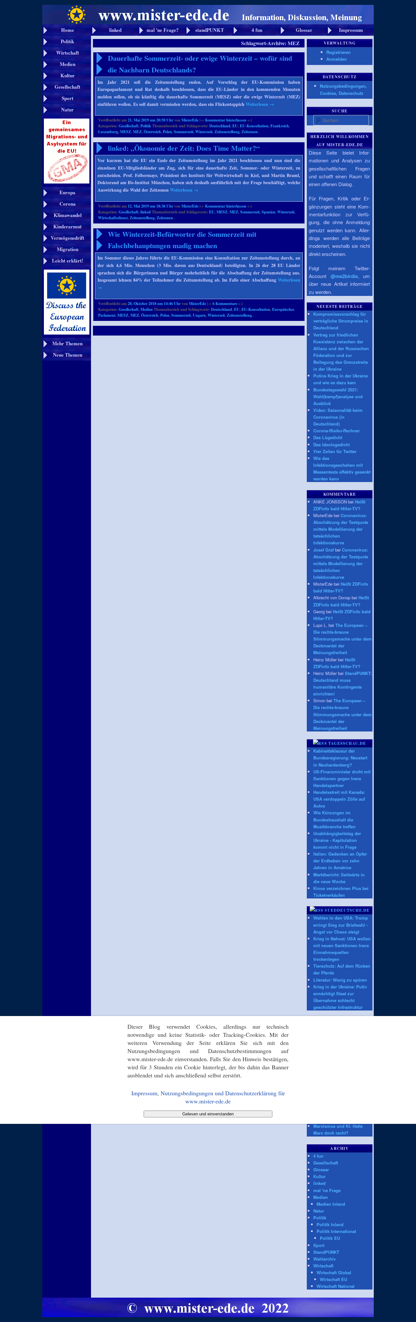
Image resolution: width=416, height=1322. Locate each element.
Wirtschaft (323, 1266)
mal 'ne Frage (327, 1190)
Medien (146, 309)
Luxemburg (108, 131)
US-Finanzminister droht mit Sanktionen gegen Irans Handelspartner (341, 778)
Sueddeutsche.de (347, 910)
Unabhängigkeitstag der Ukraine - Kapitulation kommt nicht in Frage (337, 840)
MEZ (137, 131)
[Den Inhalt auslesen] (320, 743)
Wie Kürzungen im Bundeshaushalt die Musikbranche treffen (334, 819)
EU (235, 126)
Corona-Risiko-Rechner (336, 430)
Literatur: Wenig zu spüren (340, 980)
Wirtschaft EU (333, 1279)
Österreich (152, 131)
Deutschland (219, 126)
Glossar (321, 1169)
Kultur (319, 1176)
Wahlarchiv (324, 1259)
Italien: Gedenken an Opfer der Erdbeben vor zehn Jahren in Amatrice (340, 861)
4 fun (318, 1156)
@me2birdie (344, 276)
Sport (318, 1245)
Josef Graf (323, 550)
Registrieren (338, 52)
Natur (318, 1211)
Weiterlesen (260, 104)
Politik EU (330, 1238)
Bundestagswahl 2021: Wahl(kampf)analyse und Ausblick (338, 396)
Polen (167, 131)
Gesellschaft (128, 126)
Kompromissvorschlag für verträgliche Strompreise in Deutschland (340, 321)
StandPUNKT (326, 1252)
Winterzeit (204, 131)
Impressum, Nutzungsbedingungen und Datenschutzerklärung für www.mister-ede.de (208, 1097)
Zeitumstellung (227, 131)
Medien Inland (331, 1204)
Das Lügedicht (327, 437)
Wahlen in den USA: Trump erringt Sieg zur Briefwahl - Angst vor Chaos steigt (340, 924)
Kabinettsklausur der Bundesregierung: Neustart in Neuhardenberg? (340, 758)
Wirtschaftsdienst (113, 218)
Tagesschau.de (347, 743)
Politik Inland (330, 1224)
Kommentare (225, 303)
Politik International (336, 1231)
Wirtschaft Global (334, 1272)
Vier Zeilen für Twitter (335, 451)
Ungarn (199, 315)
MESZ (125, 131)
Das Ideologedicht (331, 444)
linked (145, 212)
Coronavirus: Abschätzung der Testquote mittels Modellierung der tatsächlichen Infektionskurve (340, 529)
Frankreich (279, 126)
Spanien (268, 212)
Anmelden (336, 59)
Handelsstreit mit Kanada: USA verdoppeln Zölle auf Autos (339, 799)
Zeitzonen (249, 131)
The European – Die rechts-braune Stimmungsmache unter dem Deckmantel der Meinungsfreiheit (342, 639)
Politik (145, 126)
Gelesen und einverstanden (208, 1114)
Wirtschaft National (336, 1286)
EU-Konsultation (254, 126)
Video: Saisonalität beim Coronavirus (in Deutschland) (338, 417)
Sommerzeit (183, 131)
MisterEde (190, 120)
